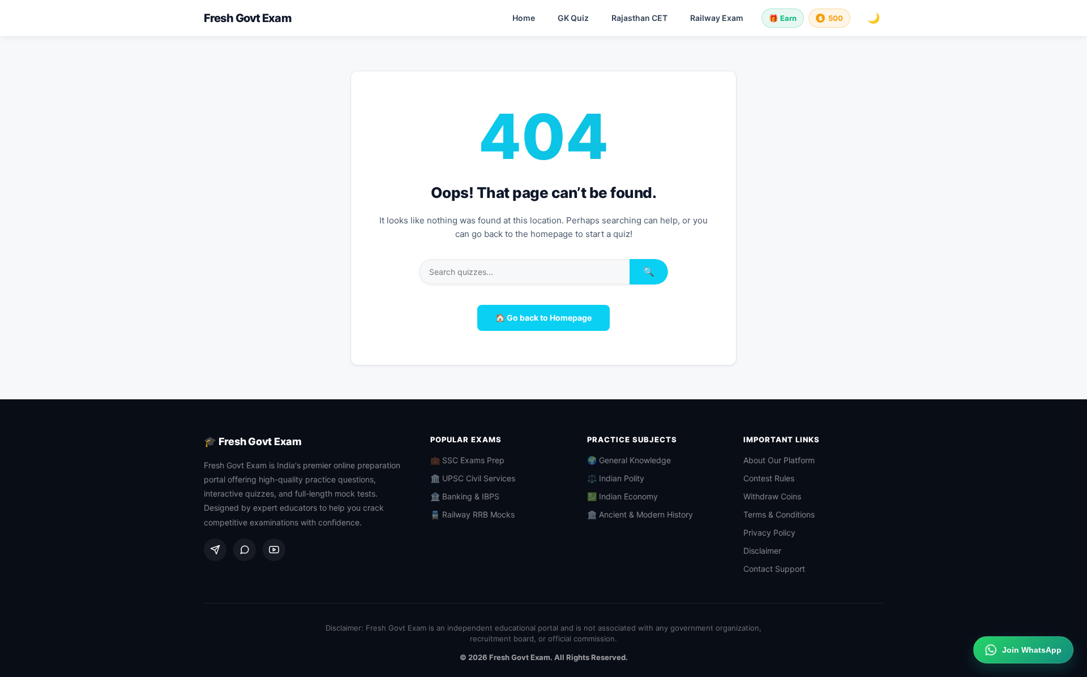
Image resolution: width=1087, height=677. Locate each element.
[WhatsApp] (244, 549)
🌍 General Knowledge (629, 460)
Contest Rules (768, 478)
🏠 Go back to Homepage (543, 317)
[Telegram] (215, 549)
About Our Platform (779, 460)
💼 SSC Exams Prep (467, 460)
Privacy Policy (769, 532)
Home (523, 18)
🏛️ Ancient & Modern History (640, 514)
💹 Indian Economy (622, 496)
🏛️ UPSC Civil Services (472, 478)
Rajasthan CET (639, 18)
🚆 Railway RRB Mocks (472, 514)
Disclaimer (762, 550)
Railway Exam (716, 18)
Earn (783, 18)
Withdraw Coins (772, 496)
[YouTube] (274, 549)
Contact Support (774, 568)
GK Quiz (573, 18)
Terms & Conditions (779, 514)
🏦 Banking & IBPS (464, 496)
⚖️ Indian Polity (615, 478)
